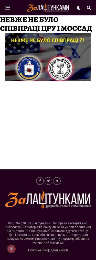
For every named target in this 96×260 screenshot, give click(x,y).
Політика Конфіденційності (48, 250)
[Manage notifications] (11, 249)
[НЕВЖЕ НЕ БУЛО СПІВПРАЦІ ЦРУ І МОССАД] (48, 80)
